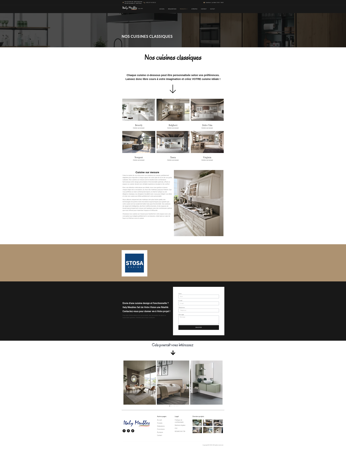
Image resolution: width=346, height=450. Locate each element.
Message (181, 314)
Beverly (138, 125)
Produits (183, 9)
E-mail (180, 300)
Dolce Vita (207, 125)
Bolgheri (173, 125)
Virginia (207, 157)
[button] (125, 382)
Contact (204, 9)
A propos (194, 9)
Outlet (212, 9)
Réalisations (172, 9)
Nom (180, 293)
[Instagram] (128, 430)
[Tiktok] (132, 430)
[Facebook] (124, 430)
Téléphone (181, 307)
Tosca (173, 157)
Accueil (162, 9)
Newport (139, 157)
